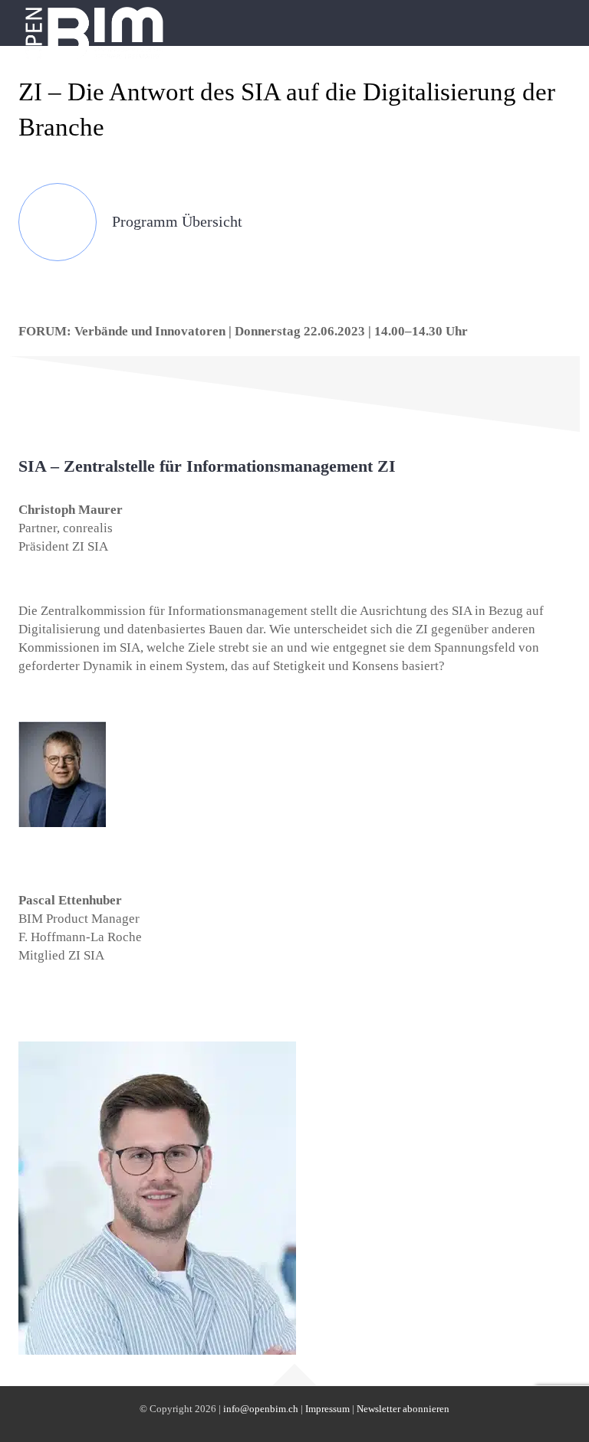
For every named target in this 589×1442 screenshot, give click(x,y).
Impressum (327, 1408)
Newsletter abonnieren (403, 1408)
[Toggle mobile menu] (560, 19)
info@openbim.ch (260, 1408)
